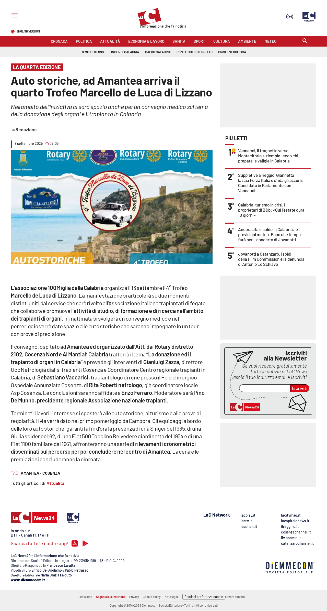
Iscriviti (300, 388)
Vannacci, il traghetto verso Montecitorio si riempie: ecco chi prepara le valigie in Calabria (268, 155)
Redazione (85, 596)
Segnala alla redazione (110, 596)
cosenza (51, 473)
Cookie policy (152, 596)
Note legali (172, 596)
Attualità (55, 483)
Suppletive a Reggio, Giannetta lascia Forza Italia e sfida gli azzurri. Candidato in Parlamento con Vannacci (270, 182)
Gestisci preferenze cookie (203, 597)
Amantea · (31, 473)
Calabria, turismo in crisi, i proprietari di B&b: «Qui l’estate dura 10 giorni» (271, 209)
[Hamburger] (14, 16)
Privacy (134, 596)
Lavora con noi (235, 596)
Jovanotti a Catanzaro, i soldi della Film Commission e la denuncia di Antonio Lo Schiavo (271, 259)
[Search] (305, 41)
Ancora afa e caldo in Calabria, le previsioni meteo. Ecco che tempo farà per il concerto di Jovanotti (269, 234)
